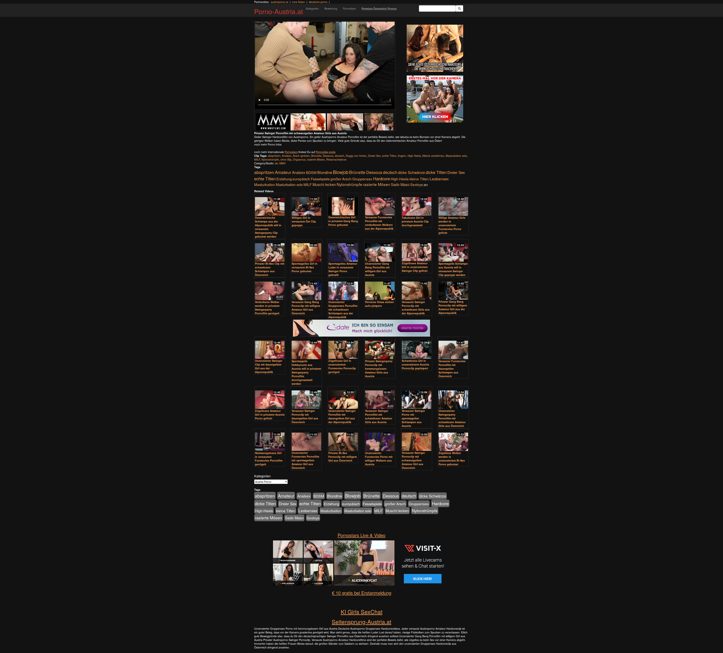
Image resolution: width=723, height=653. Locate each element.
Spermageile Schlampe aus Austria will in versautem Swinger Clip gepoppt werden (453, 269)
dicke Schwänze (411, 172)
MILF (257, 159)
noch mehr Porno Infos (267, 144)
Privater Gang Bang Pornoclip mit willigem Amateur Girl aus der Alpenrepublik (453, 307)
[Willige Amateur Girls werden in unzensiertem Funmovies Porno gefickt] (453, 205)
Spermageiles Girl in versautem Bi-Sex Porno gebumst (304, 267)
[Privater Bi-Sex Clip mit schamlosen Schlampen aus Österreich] (269, 251)
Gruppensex (362, 178)
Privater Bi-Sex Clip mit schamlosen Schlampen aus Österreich (269, 269)
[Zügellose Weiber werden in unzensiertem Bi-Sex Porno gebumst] (453, 440)
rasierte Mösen (316, 159)
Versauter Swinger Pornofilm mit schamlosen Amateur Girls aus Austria (378, 416)
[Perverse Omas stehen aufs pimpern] (380, 289)
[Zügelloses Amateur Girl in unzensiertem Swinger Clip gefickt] (416, 250)
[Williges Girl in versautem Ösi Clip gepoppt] (306, 205)
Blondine (324, 172)
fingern (402, 156)
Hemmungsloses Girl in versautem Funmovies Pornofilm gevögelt (268, 458)
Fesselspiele (320, 178)
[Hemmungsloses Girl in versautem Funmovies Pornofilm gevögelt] (269, 440)
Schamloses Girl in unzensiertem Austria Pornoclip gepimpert (415, 364)
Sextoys (416, 184)
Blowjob (340, 172)
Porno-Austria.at (278, 11)
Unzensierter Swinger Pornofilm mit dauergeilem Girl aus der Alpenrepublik (342, 416)
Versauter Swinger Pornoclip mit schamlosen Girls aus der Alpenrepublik (416, 307)
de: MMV (280, 163)
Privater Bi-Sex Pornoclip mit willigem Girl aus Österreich (342, 456)
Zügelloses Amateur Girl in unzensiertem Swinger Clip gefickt (415, 267)
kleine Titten (419, 178)
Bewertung (330, 8)
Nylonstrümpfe (270, 159)
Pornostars (349, 8)
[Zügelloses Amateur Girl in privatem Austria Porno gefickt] (269, 398)
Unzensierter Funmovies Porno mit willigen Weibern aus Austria (379, 458)
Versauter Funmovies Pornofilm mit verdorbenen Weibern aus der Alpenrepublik (379, 222)
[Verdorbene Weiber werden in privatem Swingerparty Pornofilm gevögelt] (269, 289)
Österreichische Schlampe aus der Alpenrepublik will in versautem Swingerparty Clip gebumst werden (268, 227)
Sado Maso (400, 184)
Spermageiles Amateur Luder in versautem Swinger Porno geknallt (342, 269)
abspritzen (274, 156)
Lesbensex (439, 178)
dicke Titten (436, 172)
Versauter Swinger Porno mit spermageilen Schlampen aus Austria (413, 418)
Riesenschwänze (336, 159)
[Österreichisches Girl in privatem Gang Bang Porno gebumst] (343, 204)
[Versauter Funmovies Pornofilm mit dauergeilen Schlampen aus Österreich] (453, 348)
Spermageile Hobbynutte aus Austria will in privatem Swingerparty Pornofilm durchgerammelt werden (306, 372)
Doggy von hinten (356, 156)
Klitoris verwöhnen (433, 156)
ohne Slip (285, 159)
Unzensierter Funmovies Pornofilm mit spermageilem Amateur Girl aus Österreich (305, 460)
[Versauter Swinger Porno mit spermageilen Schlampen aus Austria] (416, 398)
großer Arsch (341, 178)
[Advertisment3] (361, 311)
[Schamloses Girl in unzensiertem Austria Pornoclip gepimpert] (416, 348)
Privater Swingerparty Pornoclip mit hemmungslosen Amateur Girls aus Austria (379, 368)
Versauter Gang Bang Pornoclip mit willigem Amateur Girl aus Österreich (306, 307)
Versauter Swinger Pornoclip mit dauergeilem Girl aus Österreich (305, 416)
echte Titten (389, 156)
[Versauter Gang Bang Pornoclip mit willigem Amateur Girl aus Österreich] (306, 289)
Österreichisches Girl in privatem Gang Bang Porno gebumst (343, 221)
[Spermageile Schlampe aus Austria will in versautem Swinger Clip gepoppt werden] (453, 251)
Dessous (328, 156)
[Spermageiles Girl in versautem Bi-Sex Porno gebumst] (306, 251)
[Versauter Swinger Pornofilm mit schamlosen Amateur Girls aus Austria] (380, 398)
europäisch (301, 178)
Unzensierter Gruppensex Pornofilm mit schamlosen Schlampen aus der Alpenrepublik (342, 309)
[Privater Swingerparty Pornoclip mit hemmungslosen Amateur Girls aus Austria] (380, 348)
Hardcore (381, 178)
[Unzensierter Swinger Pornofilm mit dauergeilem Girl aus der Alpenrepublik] (343, 398)
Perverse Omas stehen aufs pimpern (379, 304)
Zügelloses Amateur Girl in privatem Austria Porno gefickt (269, 414)
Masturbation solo (456, 156)
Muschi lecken (324, 184)
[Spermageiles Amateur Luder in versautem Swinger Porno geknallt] (343, 251)
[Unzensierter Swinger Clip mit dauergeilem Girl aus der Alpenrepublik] (269, 348)
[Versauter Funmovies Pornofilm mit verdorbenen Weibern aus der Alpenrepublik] (380, 204)
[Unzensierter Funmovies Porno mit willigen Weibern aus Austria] (380, 440)
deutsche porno (318, 2)
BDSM (311, 172)
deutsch (339, 156)
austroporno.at (279, 2)
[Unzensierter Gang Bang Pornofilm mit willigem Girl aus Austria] (380, 251)
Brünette (316, 156)
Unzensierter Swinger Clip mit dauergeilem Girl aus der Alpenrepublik (268, 366)
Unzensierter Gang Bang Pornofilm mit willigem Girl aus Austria (377, 269)
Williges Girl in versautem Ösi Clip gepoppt (304, 221)
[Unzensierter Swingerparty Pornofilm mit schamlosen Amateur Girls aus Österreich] (453, 398)
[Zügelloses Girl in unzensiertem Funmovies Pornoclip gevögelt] (343, 348)
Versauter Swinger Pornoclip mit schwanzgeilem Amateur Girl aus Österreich (413, 460)
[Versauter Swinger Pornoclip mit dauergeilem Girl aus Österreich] (306, 398)
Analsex (286, 156)
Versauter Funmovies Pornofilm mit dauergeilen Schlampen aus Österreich (452, 368)
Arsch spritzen (301, 156)
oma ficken (298, 2)
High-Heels (414, 156)
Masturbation (264, 184)
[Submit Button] (459, 8)
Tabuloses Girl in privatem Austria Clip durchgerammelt (415, 221)
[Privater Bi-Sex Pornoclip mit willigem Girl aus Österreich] (343, 440)
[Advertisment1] (435, 48)
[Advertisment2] (435, 99)
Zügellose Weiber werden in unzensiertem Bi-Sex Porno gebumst (452, 458)
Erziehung (284, 178)
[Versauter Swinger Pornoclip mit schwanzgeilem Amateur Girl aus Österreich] (416, 440)
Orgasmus (299, 159)
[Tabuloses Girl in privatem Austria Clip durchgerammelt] (416, 205)
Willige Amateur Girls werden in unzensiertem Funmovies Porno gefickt (452, 225)
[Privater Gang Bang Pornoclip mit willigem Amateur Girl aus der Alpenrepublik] (453, 289)
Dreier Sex (374, 156)
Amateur (283, 172)
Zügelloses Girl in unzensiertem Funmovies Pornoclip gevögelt (342, 366)
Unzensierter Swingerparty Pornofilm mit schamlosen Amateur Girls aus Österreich (452, 418)
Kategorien (312, 8)
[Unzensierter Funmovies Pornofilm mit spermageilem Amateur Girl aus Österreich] (306, 440)
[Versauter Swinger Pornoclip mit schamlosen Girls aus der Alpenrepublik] (416, 289)
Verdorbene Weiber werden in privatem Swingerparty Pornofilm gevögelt (267, 307)
